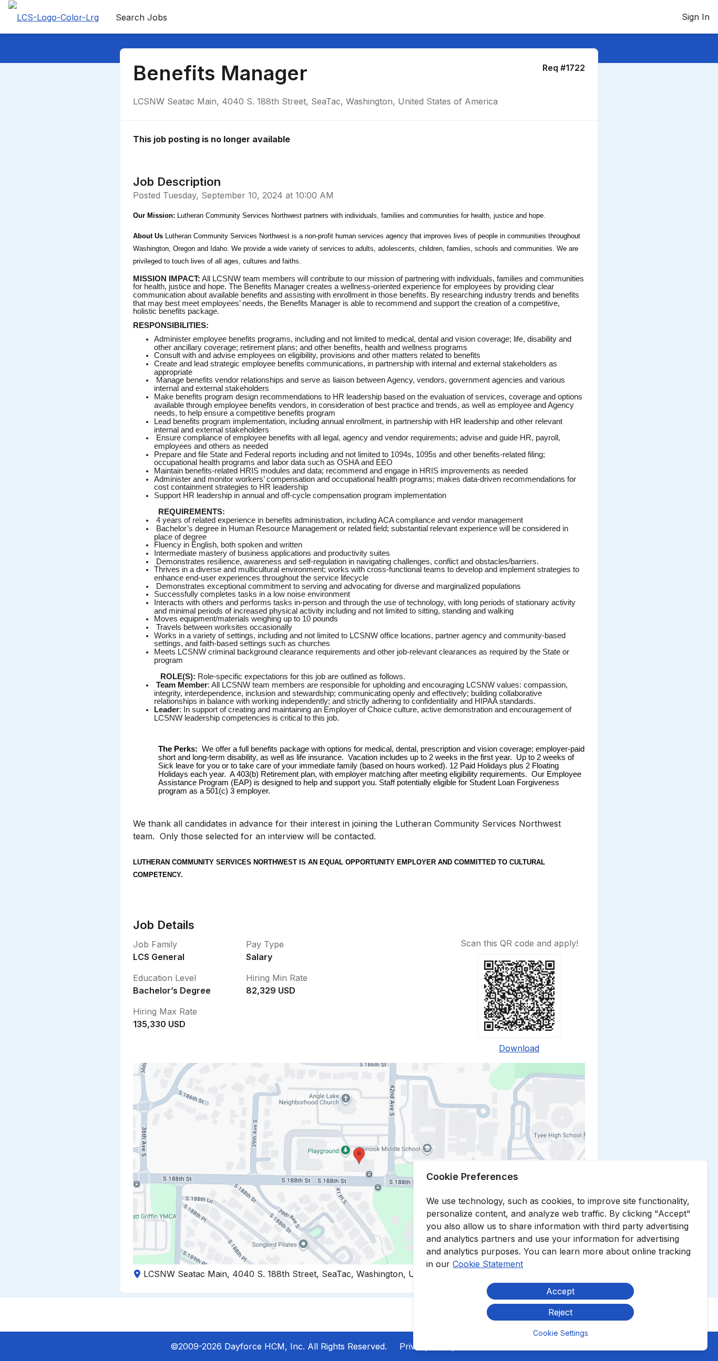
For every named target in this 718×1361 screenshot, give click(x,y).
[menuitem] (53, 17)
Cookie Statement (488, 1264)
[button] (359, 1163)
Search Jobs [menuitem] (141, 17)
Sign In (696, 17)
